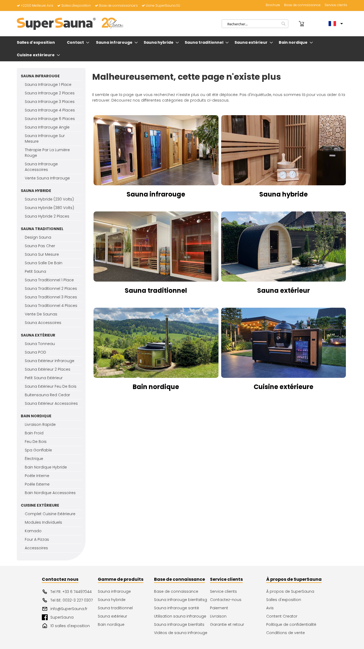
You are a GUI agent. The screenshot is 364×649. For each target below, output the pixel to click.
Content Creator (281, 616)
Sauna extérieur (283, 290)
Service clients (336, 5)
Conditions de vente (285, 632)
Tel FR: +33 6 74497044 (71, 591)
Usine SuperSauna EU (163, 5)
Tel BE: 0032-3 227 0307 (71, 600)
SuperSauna (62, 617)
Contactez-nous (225, 599)
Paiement (219, 608)
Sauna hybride (283, 194)
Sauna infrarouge (156, 194)
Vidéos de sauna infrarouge (180, 632)
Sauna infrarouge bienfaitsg (180, 599)
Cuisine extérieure (283, 386)
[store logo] (70, 23)
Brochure (273, 5)
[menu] (182, 48)
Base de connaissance (302, 5)
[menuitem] (37, 42)
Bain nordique (156, 386)
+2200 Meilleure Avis (37, 5)
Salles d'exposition (76, 5)
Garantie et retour (227, 624)
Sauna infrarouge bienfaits (179, 624)
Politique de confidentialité (291, 624)
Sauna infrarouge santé (176, 608)
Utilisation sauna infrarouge (180, 616)
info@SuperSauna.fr (68, 608)
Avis (270, 608)
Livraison (218, 616)
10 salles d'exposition (70, 625)
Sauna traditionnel (156, 290)
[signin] (294, 23)
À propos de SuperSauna (290, 591)
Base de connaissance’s (118, 5)
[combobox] (255, 23)
